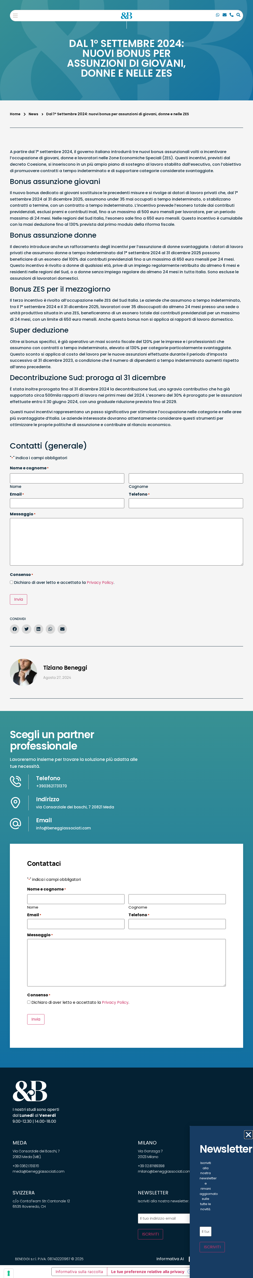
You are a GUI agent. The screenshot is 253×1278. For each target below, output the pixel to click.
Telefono (48, 778)
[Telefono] (231, 16)
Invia (18, 599)
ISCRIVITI (150, 1234)
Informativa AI (170, 1259)
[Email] (225, 16)
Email (44, 820)
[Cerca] (238, 16)
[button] (15, 15)
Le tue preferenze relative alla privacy (147, 1271)
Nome (15, 486)
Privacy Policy (100, 582)
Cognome (138, 486)
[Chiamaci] (218, 16)
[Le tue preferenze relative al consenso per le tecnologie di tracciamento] (8, 1273)
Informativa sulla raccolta (79, 1271)
